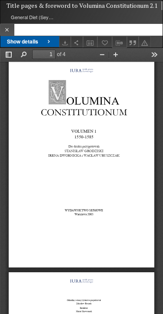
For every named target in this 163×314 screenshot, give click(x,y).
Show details (22, 41)
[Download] (65, 42)
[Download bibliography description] (119, 42)
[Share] (77, 42)
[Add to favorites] (104, 42)
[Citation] (133, 42)
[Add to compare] (90, 42)
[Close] (7, 30)
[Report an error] (145, 42)
